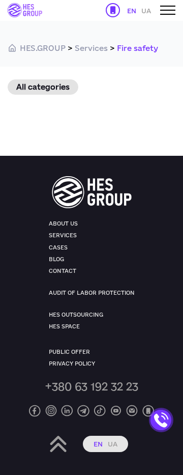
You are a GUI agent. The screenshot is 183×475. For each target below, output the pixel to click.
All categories (43, 86)
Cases (58, 247)
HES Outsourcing (76, 315)
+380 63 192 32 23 (91, 386)
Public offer (69, 352)
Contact (62, 271)
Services (63, 235)
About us (63, 223)
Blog (56, 259)
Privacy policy (72, 363)
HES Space (64, 326)
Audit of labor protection (92, 293)
